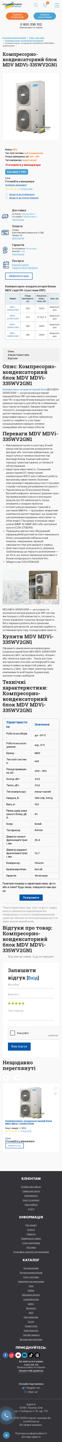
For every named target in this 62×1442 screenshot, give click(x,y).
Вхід (33, 978)
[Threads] (37, 1355)
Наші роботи (31, 1204)
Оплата (31, 1229)
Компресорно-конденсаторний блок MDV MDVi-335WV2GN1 (28, 1122)
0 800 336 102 (31, 24)
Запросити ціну (19, 276)
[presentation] (6, 1077)
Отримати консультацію (44, 16)
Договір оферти (31, 1436)
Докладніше (18, 219)
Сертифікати (31, 1195)
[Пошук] (36, 5)
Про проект (31, 1225)
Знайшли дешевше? (16, 185)
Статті (31, 1209)
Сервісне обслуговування (25, 268)
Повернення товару (31, 1238)
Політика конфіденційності (31, 1433)
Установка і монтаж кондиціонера (31, 1252)
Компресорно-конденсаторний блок (24, 389)
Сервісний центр (31, 1191)
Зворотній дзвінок (31, 1370)
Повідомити (31, 897)
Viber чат (33, 1392)
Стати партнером (31, 1243)
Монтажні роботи (20, 265)
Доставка (31, 1247)
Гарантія (31, 1234)
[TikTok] (31, 1355)
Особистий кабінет (31, 1186)
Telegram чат (32, 1387)
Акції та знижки (31, 1200)
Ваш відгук (19, 1046)
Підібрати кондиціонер (17, 16)
